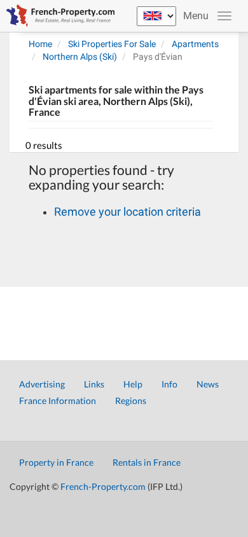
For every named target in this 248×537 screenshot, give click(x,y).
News (207, 384)
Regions (130, 400)
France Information (57, 400)
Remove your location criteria (127, 212)
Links (94, 384)
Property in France (56, 462)
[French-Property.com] (57, 16)
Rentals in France (147, 462)
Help (132, 384)
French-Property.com (103, 486)
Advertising (42, 384)
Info (169, 384)
